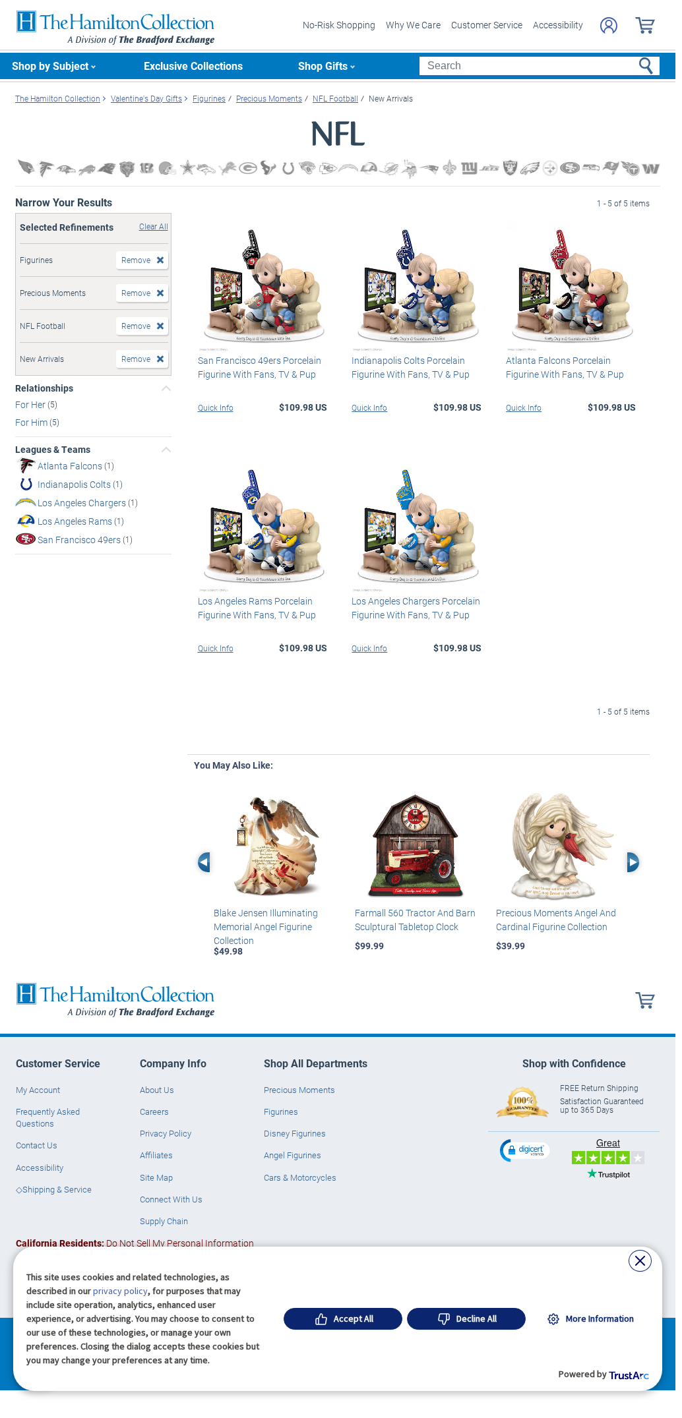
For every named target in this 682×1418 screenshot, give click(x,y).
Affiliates (156, 1155)
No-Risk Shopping (339, 24)
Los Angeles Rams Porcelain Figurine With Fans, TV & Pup (257, 608)
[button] (526, 1150)
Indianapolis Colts (75, 484)
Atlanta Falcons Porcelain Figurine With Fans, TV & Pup (565, 367)
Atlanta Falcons (71, 465)
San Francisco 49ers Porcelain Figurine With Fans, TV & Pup (259, 367)
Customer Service (486, 24)
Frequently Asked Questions (48, 1117)
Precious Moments (299, 1090)
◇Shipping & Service (54, 1189)
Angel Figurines (292, 1155)
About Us (157, 1090)
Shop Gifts (323, 66)
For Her (31, 404)
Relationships (44, 388)
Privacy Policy (165, 1133)
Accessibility (558, 24)
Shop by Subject (50, 66)
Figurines (281, 1111)
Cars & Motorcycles (300, 1177)
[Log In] (609, 25)
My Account (38, 1090)
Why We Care (413, 24)
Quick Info (215, 407)
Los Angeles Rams (76, 521)
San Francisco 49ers (80, 539)
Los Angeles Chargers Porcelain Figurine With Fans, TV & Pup (416, 608)
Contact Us (36, 1145)
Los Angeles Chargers (83, 502)
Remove (135, 259)
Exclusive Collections (193, 66)
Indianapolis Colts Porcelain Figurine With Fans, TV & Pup (411, 367)
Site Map (156, 1177)
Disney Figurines (295, 1133)
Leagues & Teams (52, 450)
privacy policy (120, 1291)
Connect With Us (171, 1199)
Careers (154, 1111)
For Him (32, 422)
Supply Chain (164, 1221)
